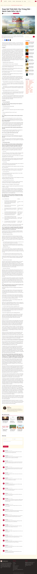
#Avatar (29, 84)
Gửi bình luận (6, 446)
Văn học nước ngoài (18, 1)
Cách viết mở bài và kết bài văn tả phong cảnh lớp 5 (31, 71)
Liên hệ (14, 564)
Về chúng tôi (14, 563)
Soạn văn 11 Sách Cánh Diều (7, 5)
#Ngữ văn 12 (30, 83)
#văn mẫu (27, 88)
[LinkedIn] (8, 40)
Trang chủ (2, 5)
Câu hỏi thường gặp (15, 568)
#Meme (27, 84)
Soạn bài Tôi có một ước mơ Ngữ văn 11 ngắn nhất (5, 422)
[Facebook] (5, 40)
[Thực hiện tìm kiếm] (35, 1)
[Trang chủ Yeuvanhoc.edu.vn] (1, 1)
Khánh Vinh (9, 407)
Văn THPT (5, 1)
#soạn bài (27, 82)
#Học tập (27, 93)
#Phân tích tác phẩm (31, 82)
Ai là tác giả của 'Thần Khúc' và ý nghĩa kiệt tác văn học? (31, 43)
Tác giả (25, 1)
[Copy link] (10, 40)
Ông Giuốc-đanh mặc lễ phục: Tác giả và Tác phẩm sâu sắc (31, 46)
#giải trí (30, 88)
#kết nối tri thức (27, 89)
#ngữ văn (27, 83)
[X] (6, 40)
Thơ (22, 1)
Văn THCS (9, 1)
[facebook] (25, 566)
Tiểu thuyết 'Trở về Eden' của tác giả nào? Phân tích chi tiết (31, 74)
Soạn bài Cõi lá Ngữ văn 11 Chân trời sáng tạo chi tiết (12, 430)
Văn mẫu (14, 1)
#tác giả (31, 89)
